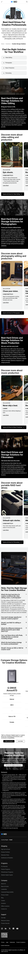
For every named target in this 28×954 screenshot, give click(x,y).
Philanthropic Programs (7, 872)
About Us (3, 883)
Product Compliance (20, 942)
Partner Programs (5, 869)
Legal (7, 942)
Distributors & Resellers (7, 857)
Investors (3, 903)
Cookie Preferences (5, 945)
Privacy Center (4, 895)
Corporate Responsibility (7, 892)
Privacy (2, 942)
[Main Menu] (2, 2)
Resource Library (5, 920)
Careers (3, 900)
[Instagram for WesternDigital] (2, 929)
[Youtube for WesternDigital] (17, 929)
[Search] (26, 1)
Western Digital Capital (7, 875)
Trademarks (12, 942)
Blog (2, 897)
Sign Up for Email (5, 849)
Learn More (6, 185)
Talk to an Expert (9, 741)
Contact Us (4, 909)
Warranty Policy (5, 855)
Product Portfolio (5, 852)
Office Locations (5, 906)
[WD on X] (10, 928)
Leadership (4, 889)
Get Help (3, 917)
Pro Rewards (4, 866)
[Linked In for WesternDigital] (6, 929)
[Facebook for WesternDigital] (13, 929)
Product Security (5, 923)
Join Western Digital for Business (13, 765)
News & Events (5, 886)
